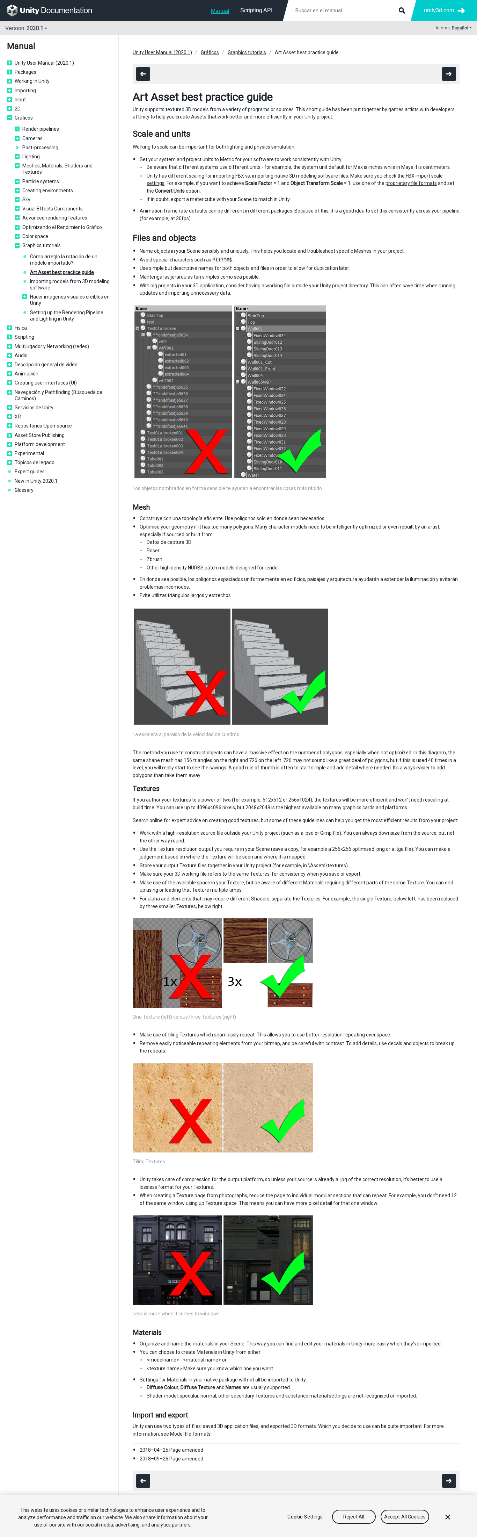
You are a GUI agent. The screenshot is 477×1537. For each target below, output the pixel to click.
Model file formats (190, 1434)
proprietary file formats (411, 183)
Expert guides (30, 471)
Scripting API (256, 10)
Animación (26, 373)
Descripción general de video (46, 364)
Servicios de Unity (34, 407)
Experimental (29, 453)
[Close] (447, 1517)
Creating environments (47, 190)
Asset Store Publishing (40, 435)
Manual (220, 11)
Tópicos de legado (34, 462)
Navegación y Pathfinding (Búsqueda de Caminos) (58, 395)
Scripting (24, 337)
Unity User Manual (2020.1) (44, 63)
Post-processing (40, 147)
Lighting (31, 156)
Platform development (40, 444)
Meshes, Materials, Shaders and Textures (57, 169)
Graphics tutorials (41, 245)
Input (20, 99)
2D (18, 109)
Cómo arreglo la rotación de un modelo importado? (63, 260)
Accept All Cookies (405, 1517)
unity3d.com (439, 10)
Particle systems (40, 181)
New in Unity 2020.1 (36, 481)
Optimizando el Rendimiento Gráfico (62, 227)
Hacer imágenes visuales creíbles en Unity (70, 300)
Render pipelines (40, 129)
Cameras (32, 138)
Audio (21, 355)
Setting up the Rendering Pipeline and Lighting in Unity (66, 316)
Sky (26, 199)
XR (18, 416)
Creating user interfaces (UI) (46, 383)
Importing (25, 90)
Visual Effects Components (52, 208)
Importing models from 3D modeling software (70, 284)
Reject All (353, 1517)
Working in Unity (32, 81)
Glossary (24, 490)
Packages (25, 72)
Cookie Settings (305, 1517)
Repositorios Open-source (43, 426)
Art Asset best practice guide (62, 272)
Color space (35, 236)
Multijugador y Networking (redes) (52, 346)
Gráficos (24, 118)
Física (21, 328)
